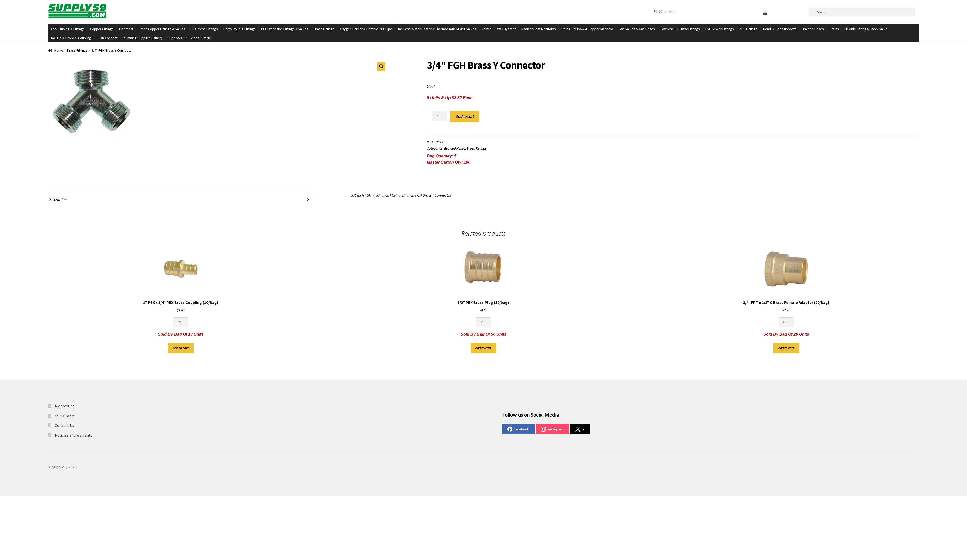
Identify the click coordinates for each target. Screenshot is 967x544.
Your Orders (65, 415)
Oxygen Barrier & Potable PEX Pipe (366, 29)
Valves (487, 29)
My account (64, 406)
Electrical (126, 29)
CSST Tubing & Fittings (68, 29)
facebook (521, 429)
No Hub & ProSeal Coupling (71, 38)
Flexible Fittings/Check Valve (865, 29)
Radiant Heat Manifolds (538, 29)
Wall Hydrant (506, 29)
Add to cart (465, 116)
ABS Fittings (748, 29)
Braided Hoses (813, 29)
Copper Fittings (102, 29)
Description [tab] (57, 199)
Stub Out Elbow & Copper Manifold (587, 29)
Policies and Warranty (73, 435)
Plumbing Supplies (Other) (142, 38)
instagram (556, 429)
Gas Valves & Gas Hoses (637, 29)
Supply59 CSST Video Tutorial (189, 38)
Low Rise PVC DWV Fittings (680, 29)
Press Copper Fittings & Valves (162, 29)
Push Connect (107, 38)
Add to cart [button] (181, 348)
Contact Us (64, 425)
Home (58, 50)
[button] (381, 66)
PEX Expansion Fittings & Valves (284, 29)
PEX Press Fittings (204, 29)
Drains (834, 29)
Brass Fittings (324, 29)
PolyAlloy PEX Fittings (239, 29)
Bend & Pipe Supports (779, 29)
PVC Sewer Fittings (719, 29)
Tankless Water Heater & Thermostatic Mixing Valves (437, 29)
